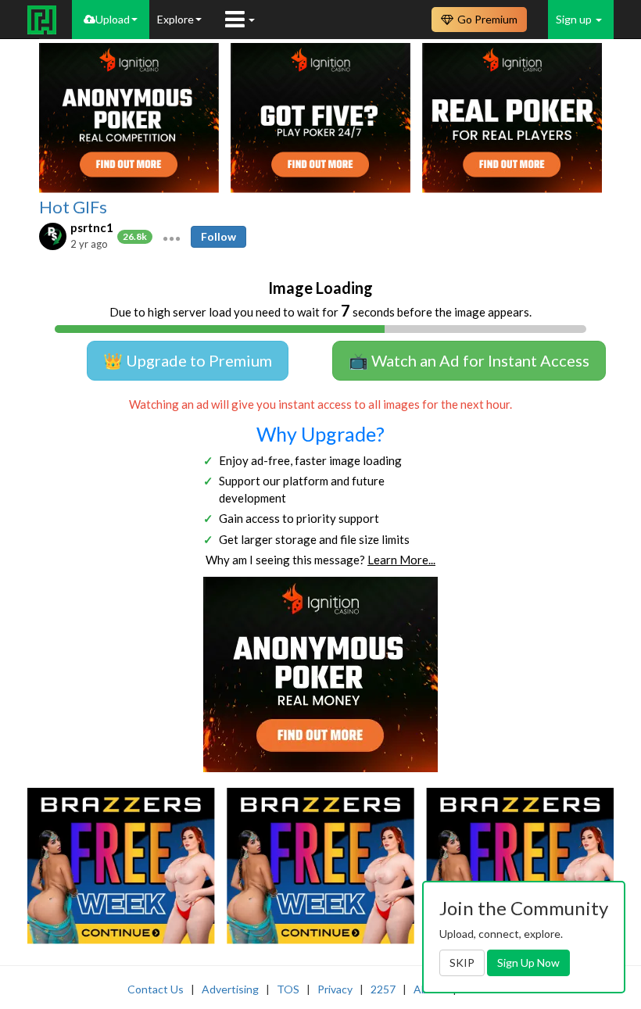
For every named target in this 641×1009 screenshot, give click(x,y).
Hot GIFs (73, 207)
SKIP (461, 962)
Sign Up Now (528, 962)
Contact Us (155, 989)
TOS (288, 989)
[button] (171, 237)
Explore (175, 19)
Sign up (575, 19)
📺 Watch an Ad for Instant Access (469, 360)
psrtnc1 (91, 227)
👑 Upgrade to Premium (187, 360)
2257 (383, 989)
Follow (218, 236)
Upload (112, 19)
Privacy (335, 989)
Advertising (230, 989)
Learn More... (401, 560)
